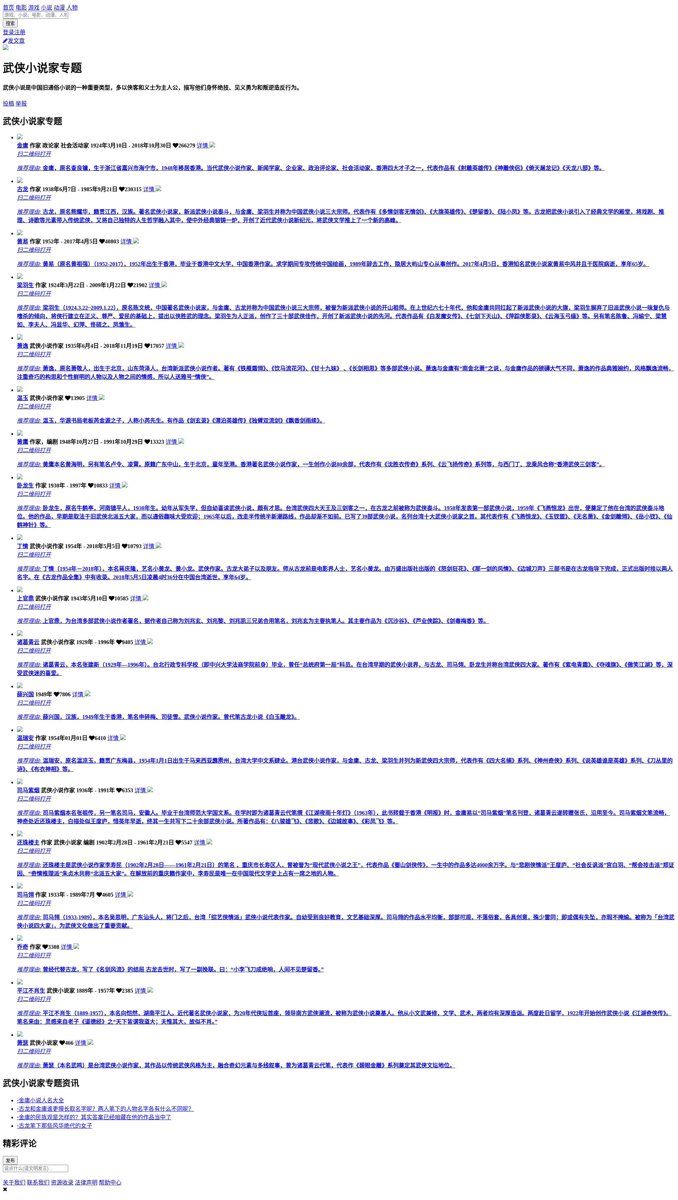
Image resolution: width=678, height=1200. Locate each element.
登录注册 (14, 32)
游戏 (34, 8)
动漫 (59, 8)
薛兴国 (25, 694)
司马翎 (25, 895)
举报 (21, 104)
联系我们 (38, 1183)
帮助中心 (110, 1183)
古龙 (22, 189)
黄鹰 (22, 442)
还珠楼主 (28, 843)
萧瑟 (22, 1043)
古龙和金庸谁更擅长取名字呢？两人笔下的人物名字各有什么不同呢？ (105, 1109)
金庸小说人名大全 (40, 1100)
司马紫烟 (28, 790)
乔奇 (22, 947)
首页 (8, 8)
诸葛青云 (28, 642)
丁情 (22, 546)
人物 (72, 8)
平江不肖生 (31, 991)
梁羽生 (25, 285)
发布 (10, 1160)
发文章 (16, 41)
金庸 (22, 146)
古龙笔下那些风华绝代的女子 (54, 1126)
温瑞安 (25, 738)
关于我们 (14, 1183)
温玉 (22, 398)
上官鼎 (25, 598)
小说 (46, 8)
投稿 (8, 104)
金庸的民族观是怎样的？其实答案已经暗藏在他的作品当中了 (94, 1117)
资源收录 (62, 1183)
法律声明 (86, 1183)
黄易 (22, 241)
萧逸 (22, 346)
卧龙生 (25, 486)
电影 (21, 8)
